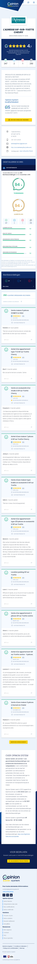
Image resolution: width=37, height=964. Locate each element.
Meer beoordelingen (18, 742)
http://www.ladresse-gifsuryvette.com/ (21, 147)
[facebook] (4, 895)
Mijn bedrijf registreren (19, 861)
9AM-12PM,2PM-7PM (26, 151)
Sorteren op (11, 301)
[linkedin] (11, 895)
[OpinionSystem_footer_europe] (8, 955)
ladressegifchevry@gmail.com (19, 143)
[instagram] (7, 895)
